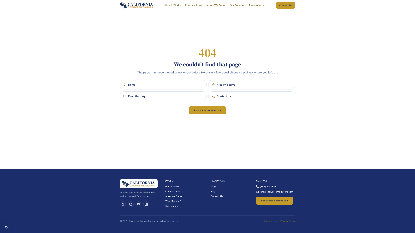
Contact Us (285, 5)
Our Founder (237, 5)
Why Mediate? (173, 201)
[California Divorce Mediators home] (137, 5)
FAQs (213, 186)
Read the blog (136, 96)
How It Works (173, 5)
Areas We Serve (216, 5)
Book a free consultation (207, 110)
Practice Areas (193, 5)
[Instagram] (131, 204)
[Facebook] (123, 204)
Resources (255, 5)
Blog (213, 191)
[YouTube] (138, 204)
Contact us (224, 96)
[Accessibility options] (6, 226)
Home (131, 84)
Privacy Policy (287, 221)
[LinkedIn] (146, 204)
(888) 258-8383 (269, 186)
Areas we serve (226, 84)
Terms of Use (271, 221)
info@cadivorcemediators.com (276, 191)
